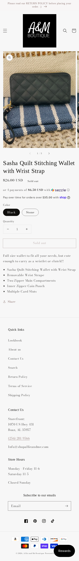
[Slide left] (30, 153)
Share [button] (12, 301)
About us (14, 349)
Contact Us (15, 358)
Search (13, 367)
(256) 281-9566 (19, 438)
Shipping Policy (19, 395)
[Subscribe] (66, 505)
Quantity (8, 221)
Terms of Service (20, 386)
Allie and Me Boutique (33, 553)
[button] (5, 30)
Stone (30, 212)
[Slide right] (48, 153)
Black (11, 212)
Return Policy (18, 377)
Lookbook (15, 340)
